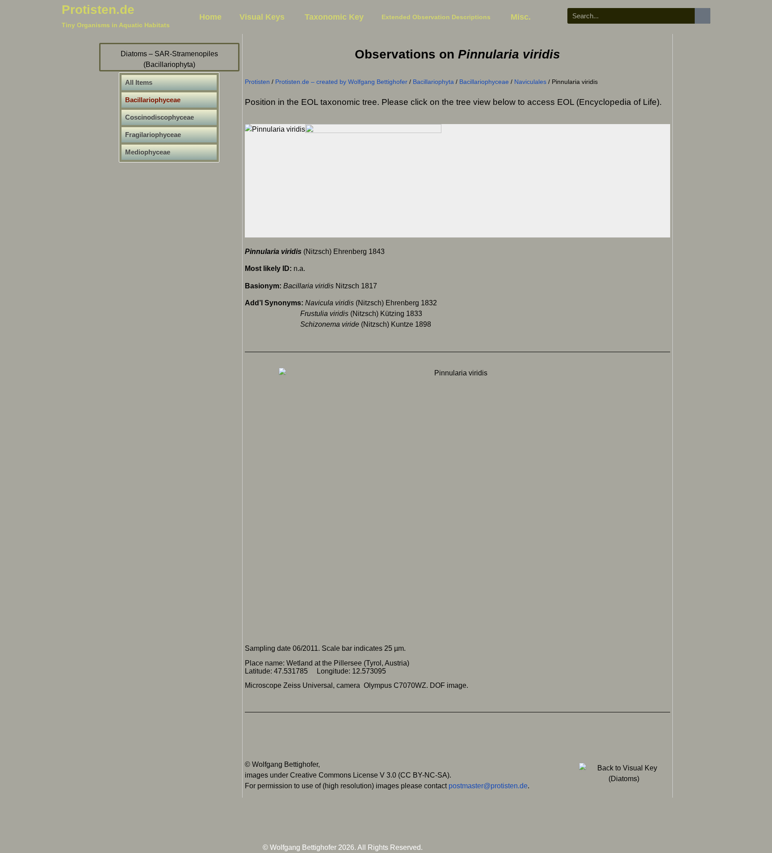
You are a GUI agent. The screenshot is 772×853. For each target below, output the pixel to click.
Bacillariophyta (433, 82)
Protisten (257, 82)
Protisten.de (98, 10)
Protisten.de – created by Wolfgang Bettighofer (341, 82)
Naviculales (530, 82)
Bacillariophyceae (484, 82)
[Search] (702, 16)
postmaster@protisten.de (488, 786)
